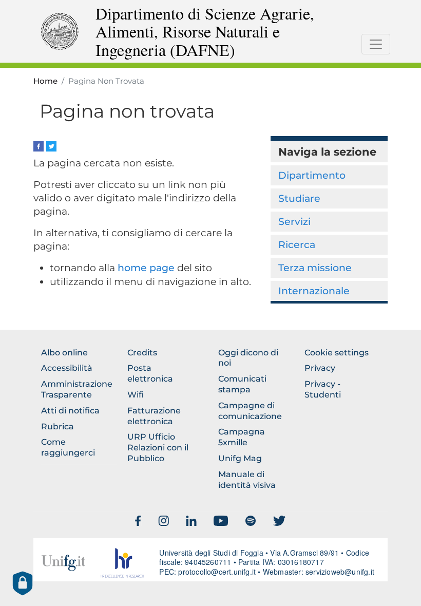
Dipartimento (312, 175)
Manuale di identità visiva (247, 479)
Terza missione (315, 267)
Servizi (294, 221)
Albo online (64, 352)
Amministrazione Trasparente (76, 389)
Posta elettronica (150, 373)
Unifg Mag (240, 458)
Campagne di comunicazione (250, 411)
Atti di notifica (70, 410)
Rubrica (57, 426)
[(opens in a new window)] (38, 146)
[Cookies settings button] (22, 583)
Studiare (299, 198)
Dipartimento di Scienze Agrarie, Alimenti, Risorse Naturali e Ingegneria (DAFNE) (204, 31)
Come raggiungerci (68, 447)
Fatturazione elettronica (154, 416)
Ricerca (296, 244)
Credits (142, 352)
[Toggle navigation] (375, 44)
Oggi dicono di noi (248, 358)
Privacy (319, 368)
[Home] (60, 30)
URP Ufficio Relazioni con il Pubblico (157, 447)
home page (146, 268)
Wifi (135, 395)
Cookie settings (336, 352)
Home (45, 81)
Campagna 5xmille (241, 437)
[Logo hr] (122, 563)
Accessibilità (66, 368)
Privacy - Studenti (322, 389)
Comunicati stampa (242, 384)
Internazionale (314, 291)
